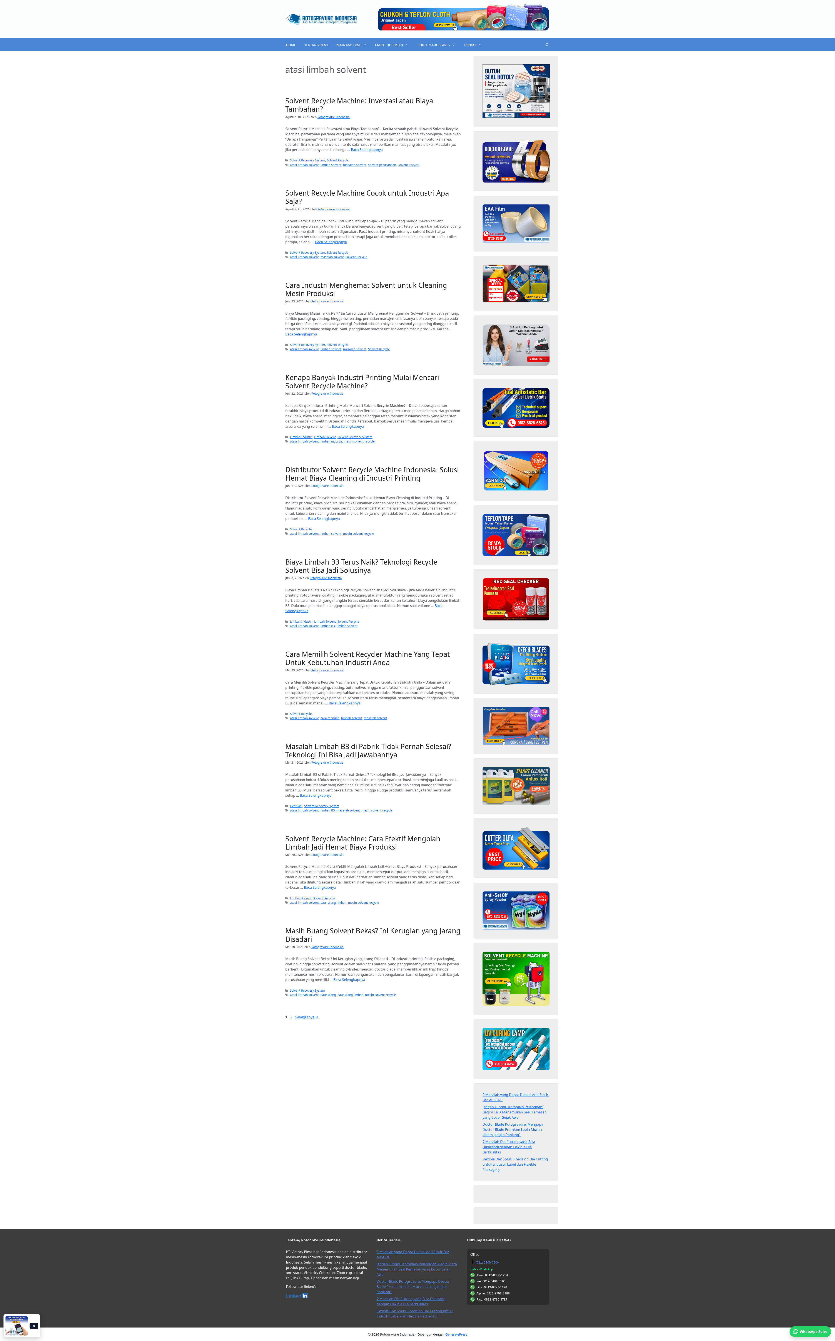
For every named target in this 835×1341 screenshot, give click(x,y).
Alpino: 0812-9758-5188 (493, 1293)
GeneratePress (456, 1334)
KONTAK (470, 45)
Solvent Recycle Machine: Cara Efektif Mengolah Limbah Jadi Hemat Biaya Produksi (362, 843)
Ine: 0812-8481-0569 (491, 1281)
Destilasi (296, 806)
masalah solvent (354, 165)
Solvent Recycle (338, 160)
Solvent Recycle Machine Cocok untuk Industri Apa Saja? (367, 197)
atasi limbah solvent (304, 165)
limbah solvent (331, 165)
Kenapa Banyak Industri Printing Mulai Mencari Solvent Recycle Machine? (362, 381)
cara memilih (330, 718)
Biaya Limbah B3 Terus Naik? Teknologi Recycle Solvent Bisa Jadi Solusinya (361, 566)
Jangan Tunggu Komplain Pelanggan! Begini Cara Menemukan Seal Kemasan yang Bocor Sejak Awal (515, 1112)
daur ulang (328, 995)
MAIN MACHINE (349, 45)
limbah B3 (328, 626)
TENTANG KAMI (316, 45)
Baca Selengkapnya (367, 149)
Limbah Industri (301, 437)
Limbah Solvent (325, 437)
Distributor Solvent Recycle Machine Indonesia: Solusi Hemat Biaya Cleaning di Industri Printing (372, 474)
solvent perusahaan (382, 165)
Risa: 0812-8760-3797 (491, 1299)
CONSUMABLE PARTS (434, 45)
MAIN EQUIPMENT (389, 45)
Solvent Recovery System (307, 160)
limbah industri (331, 441)
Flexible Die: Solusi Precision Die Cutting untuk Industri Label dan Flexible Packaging (515, 1164)
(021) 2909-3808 (487, 1262)
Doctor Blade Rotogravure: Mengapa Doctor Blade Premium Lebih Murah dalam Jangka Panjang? (513, 1129)
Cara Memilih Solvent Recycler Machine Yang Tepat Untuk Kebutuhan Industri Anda (367, 658)
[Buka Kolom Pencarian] (547, 44)
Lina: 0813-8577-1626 (491, 1287)
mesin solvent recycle (359, 441)
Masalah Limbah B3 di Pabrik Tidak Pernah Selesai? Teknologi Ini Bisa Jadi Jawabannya (368, 750)
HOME (291, 45)
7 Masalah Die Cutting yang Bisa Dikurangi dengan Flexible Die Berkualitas (509, 1147)
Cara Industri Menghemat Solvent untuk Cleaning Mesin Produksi (366, 289)
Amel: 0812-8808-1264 (492, 1275)
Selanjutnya (307, 1017)
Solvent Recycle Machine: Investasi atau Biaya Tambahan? (359, 105)
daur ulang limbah (333, 902)
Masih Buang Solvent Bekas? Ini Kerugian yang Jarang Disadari (373, 935)
